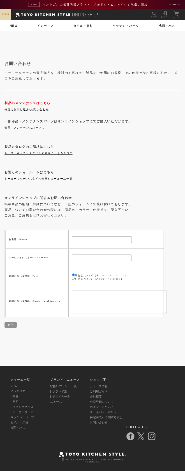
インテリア (45, 25)
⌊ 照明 (14, 401)
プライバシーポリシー (105, 412)
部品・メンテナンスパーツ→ (25, 127)
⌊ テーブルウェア (21, 412)
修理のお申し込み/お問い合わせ (27, 109)
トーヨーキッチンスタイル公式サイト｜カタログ (38, 153)
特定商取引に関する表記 (106, 417)
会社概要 (96, 396)
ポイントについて (102, 407)
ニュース (56, 401)
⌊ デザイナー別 (60, 396)
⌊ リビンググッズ (21, 407)
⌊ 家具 (14, 396)
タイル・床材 (83, 25)
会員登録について (102, 401)
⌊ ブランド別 (58, 391)
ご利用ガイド (99, 391)
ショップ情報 (99, 386)
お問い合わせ (99, 422)
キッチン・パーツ (126, 25)
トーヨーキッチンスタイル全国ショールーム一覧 (38, 178)
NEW (14, 25)
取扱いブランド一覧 (63, 386)
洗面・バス (167, 25)
